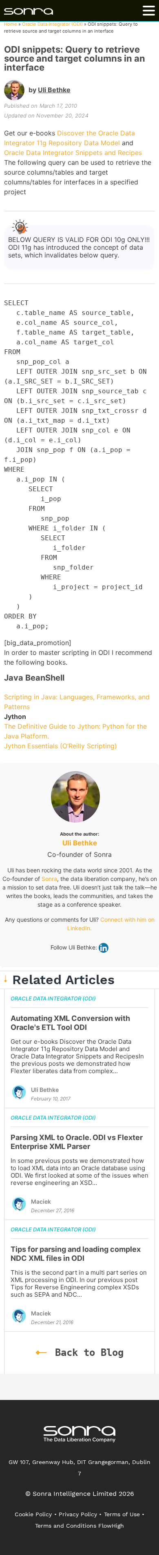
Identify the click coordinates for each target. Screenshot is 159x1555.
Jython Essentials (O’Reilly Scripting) (60, 746)
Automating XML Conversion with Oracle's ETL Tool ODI (70, 1022)
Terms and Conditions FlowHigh (79, 1525)
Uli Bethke (54, 90)
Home (10, 24)
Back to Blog (89, 1352)
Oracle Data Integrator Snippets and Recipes (73, 153)
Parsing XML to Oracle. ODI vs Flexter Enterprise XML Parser (77, 1142)
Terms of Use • (124, 1514)
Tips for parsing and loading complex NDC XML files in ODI (76, 1253)
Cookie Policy (33, 1514)
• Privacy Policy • (78, 1514)
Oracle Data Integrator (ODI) (52, 24)
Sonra (49, 878)
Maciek (41, 1201)
